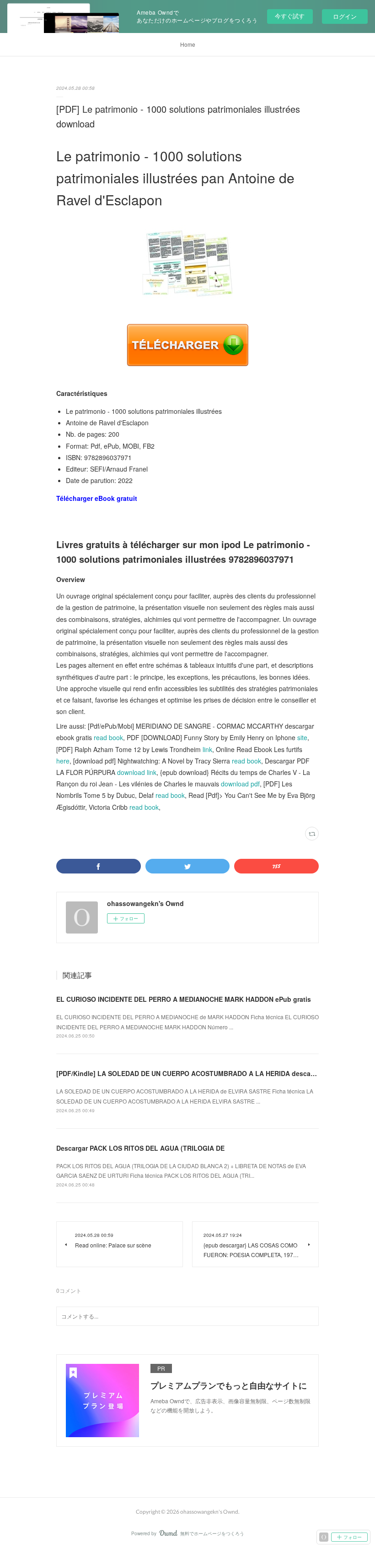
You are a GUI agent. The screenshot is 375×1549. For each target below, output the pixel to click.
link (207, 749)
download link (136, 772)
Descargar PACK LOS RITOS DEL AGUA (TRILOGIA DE (140, 1148)
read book (108, 737)
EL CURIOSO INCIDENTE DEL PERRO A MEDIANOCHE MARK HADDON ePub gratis (183, 999)
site (302, 737)
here (63, 760)
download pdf (240, 783)
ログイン (345, 16)
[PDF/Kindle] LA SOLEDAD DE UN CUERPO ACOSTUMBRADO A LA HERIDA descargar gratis (199, 1073)
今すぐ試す (290, 15)
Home (187, 44)
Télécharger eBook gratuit (96, 498)
